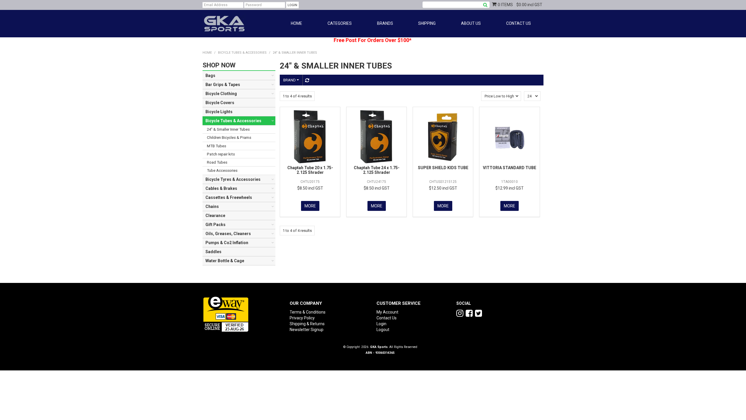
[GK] (224, 23)
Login (381, 323)
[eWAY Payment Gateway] (226, 313)
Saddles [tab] (213, 251)
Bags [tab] (210, 75)
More (310, 206)
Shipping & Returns (307, 323)
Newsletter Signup (306, 329)
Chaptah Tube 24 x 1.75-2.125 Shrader (377, 169)
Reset (306, 80)
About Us (471, 23)
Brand (290, 80)
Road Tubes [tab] (217, 162)
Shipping (427, 23)
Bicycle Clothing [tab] (221, 93)
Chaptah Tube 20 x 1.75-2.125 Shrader (310, 169)
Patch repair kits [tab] (221, 154)
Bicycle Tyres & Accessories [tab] (233, 179)
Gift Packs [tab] (215, 224)
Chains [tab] (212, 206)
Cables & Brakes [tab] (221, 188)
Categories (340, 23)
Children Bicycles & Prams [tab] (229, 137)
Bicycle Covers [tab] (219, 102)
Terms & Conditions (308, 312)
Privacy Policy (302, 318)
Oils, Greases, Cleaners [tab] (228, 233)
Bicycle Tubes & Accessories (242, 53)
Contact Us (518, 23)
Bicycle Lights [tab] (219, 111)
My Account (387, 312)
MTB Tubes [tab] (216, 146)
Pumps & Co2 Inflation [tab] (226, 242)
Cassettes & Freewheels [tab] (228, 197)
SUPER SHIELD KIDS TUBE (443, 167)
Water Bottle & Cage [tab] (224, 260)
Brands (385, 23)
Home (296, 23)
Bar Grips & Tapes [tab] (222, 84)
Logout (382, 329)
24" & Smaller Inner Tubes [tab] (228, 129)
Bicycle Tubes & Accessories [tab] (233, 120)
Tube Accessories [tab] (222, 170)
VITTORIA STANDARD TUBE (509, 167)
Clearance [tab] (215, 215)
